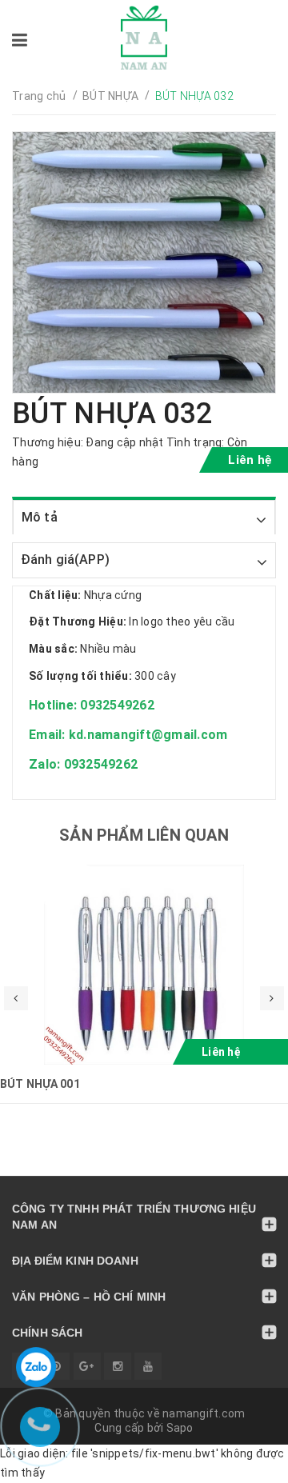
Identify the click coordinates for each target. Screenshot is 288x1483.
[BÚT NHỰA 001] (144, 965)
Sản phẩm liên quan (144, 835)
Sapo (180, 1427)
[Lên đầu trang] (240, 1463)
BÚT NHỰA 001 (40, 1083)
